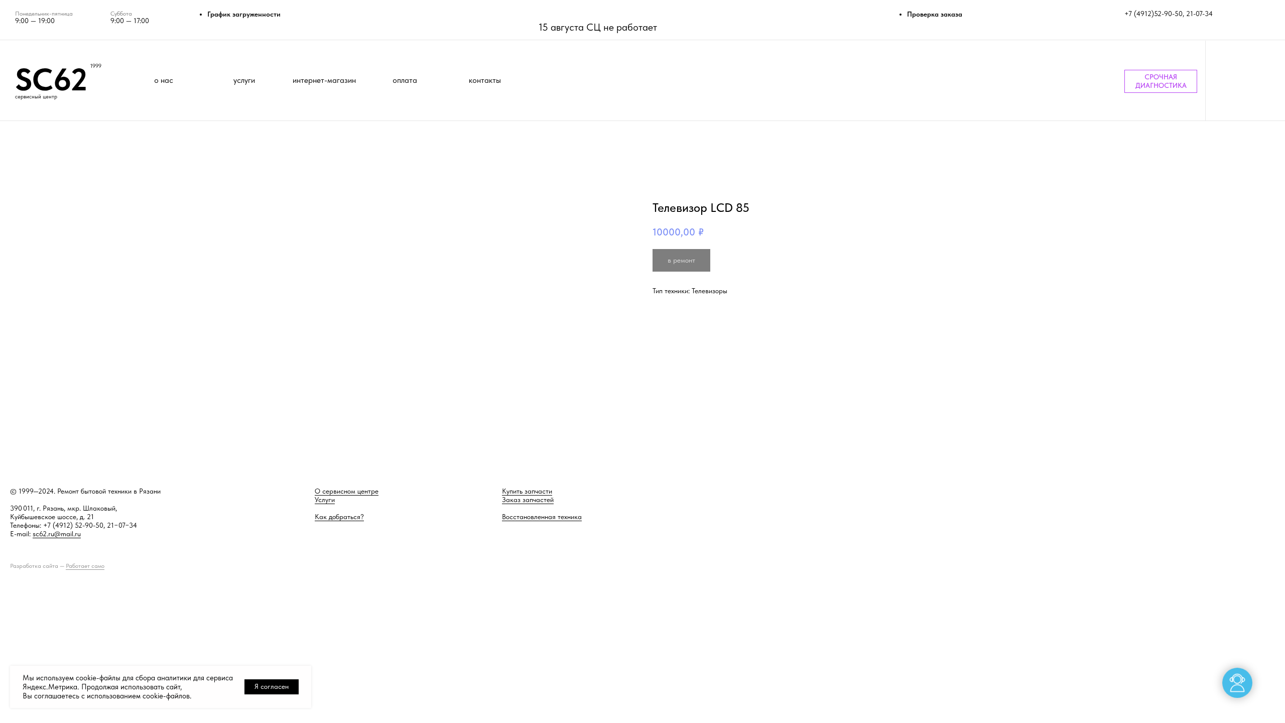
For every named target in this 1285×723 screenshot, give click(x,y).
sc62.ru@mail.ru (57, 534)
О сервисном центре (346, 491)
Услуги (325, 500)
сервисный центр (36, 96)
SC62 (51, 79)
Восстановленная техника (542, 517)
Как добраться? (339, 517)
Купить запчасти (527, 491)
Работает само (85, 565)
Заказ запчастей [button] (528, 500)
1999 (95, 66)
